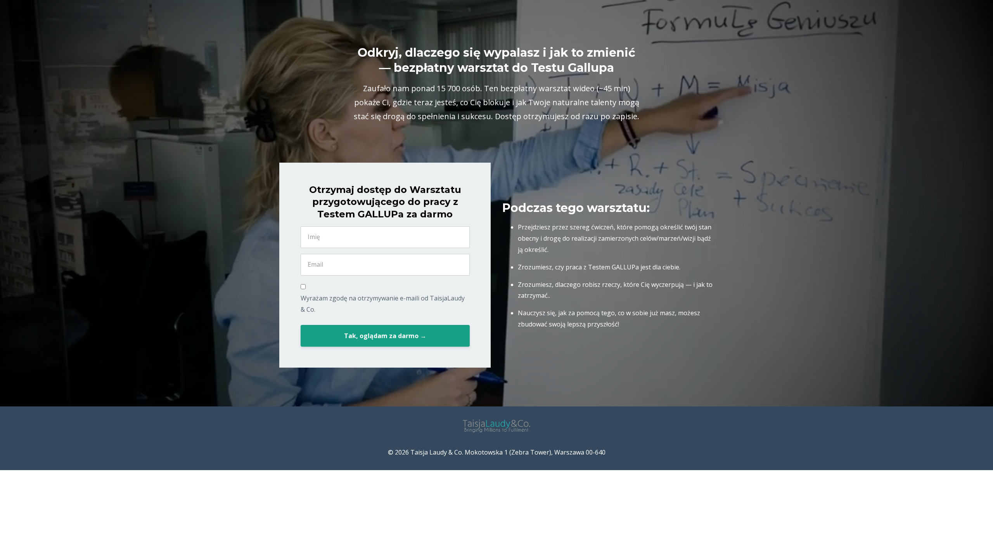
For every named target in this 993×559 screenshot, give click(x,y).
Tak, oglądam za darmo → (385, 336)
